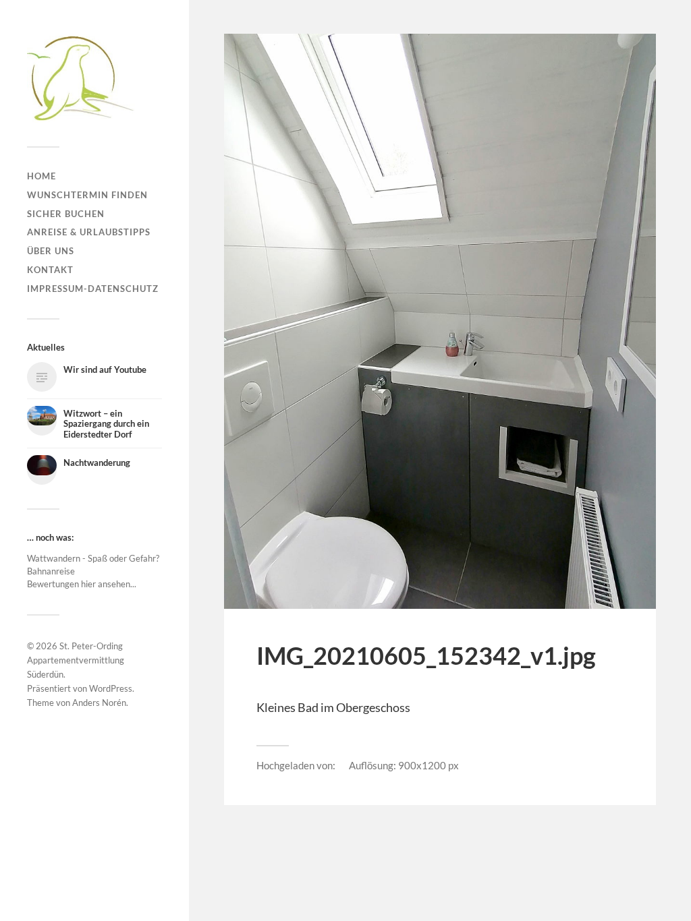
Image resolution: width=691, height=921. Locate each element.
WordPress (110, 688)
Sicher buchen (66, 213)
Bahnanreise (51, 571)
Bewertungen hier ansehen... (81, 583)
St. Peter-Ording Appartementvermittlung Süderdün (75, 660)
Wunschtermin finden (87, 194)
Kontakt (50, 269)
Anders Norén (99, 702)
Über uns (50, 250)
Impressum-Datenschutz (93, 288)
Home (41, 176)
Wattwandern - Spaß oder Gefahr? (93, 558)
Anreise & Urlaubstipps (88, 232)
